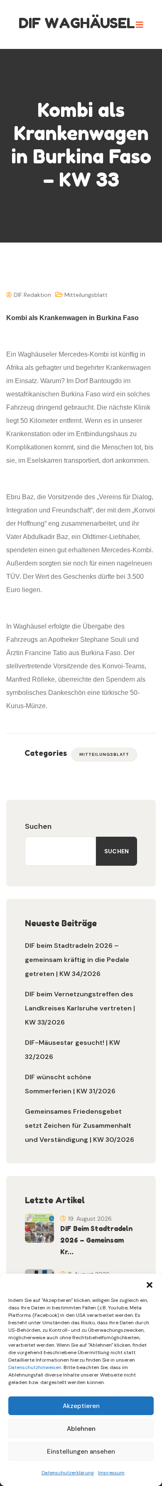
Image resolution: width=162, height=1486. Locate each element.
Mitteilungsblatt (86, 295)
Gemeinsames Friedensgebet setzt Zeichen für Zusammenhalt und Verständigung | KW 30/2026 (79, 1125)
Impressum (111, 1472)
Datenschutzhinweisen (34, 1367)
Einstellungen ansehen (81, 1451)
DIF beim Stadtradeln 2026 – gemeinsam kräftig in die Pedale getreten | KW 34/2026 (77, 959)
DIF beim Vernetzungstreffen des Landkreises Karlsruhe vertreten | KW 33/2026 (80, 1008)
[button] (149, 1284)
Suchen (38, 826)
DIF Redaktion (31, 295)
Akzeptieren (81, 1406)
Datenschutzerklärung (68, 1472)
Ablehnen (81, 1429)
